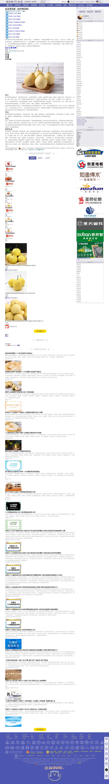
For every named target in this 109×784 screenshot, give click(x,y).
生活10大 (81, 5)
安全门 (16, 738)
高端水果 (79, 49)
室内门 (56, 738)
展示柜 (89, 734)
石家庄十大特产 (14, 16)
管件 (32, 734)
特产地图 (92, 755)
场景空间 (79, 269)
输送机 (89, 738)
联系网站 (80, 763)
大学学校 (75, 755)
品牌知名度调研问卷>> (43, 1)
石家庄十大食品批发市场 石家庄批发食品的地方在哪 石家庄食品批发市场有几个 (31, 587)
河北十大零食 (14, 28)
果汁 (7, 399)
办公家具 (41, 734)
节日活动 (79, 281)
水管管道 (78, 131)
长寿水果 (79, 102)
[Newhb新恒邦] (90, 176)
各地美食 (79, 68)
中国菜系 (79, 70)
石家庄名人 (7, 687)
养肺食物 (79, 53)
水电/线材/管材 (79, 142)
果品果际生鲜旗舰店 (12, 270)
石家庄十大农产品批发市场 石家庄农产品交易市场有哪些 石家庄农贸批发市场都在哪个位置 (35, 531)
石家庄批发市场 (8, 539)
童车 (15, 734)
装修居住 (79, 264)
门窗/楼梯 (78, 146)
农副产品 (79, 286)
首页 (10, 5)
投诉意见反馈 (32, 752)
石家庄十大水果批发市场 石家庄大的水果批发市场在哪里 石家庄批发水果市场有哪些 (33, 553)
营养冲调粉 (79, 83)
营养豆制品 (79, 81)
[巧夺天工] (90, 188)
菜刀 (64, 738)
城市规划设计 (15, 706)
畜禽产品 (80, 30)
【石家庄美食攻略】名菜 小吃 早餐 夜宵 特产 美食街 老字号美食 (26, 660)
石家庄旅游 (7, 637)
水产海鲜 (80, 28)
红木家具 (82, 736)
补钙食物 (79, 61)
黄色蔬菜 (79, 89)
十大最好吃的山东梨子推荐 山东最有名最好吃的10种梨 (23, 433)
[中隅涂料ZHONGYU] (90, 153)
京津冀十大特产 (15, 13)
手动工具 (41, 736)
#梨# (18, 11)
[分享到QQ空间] (8, 47)
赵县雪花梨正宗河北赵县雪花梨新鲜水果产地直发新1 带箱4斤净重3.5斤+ (24, 321)
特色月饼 (79, 107)
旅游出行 (69, 755)
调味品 (89, 736)
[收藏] (13, 47)
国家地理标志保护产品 (11, 11)
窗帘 (48, 736)
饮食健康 (80, 38)
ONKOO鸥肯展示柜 (30, 755)
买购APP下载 (58, 752)
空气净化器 (49, 738)
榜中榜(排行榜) (39, 755)
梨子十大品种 (81, 119)
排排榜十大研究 (53, 751)
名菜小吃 (80, 25)
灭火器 (7, 734)
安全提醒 (79, 299)
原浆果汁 (79, 98)
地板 (56, 736)
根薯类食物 (79, 85)
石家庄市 (15, 51)
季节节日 (79, 279)
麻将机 (32, 736)
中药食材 (79, 74)
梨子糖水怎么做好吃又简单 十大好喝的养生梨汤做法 (22, 471)
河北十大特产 (14, 37)
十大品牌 (50, 5)
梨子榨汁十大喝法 (82, 120)
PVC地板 (65, 736)
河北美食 (16, 667)
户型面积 (79, 268)
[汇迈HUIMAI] (90, 200)
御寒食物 (79, 111)
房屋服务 (79, 266)
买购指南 (79, 296)
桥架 (77, 144)
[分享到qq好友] (11, 47)
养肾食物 (79, 113)
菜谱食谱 (79, 284)
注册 (86, 1)
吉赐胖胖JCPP (21, 755)
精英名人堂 (72, 5)
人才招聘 (64, 752)
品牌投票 (26, 5)
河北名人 (16, 687)
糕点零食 (80, 34)
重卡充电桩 (74, 738)
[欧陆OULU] (90, 236)
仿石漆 (7, 736)
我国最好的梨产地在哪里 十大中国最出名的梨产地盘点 (23, 372)
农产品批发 (7, 616)
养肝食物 (79, 44)
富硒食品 (79, 72)
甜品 (7, 478)
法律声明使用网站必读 (59, 764)
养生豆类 (79, 77)
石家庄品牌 (7, 714)
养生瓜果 (79, 79)
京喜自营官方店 (13, 326)
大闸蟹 (78, 109)
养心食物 (79, 55)
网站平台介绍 (70, 752)
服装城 (6, 584)
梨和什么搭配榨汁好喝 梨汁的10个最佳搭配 (19, 392)
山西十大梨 (80, 123)
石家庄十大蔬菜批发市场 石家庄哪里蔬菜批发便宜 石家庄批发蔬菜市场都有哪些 (31, 609)
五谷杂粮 (79, 64)
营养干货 (79, 76)
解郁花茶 (79, 46)
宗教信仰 (79, 292)
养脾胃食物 (79, 57)
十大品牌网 (47, 755)
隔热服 (78, 140)
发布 (89, 1)
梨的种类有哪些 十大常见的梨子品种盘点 (18, 353)
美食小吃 (8, 517)
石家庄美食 (7, 667)
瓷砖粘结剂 (41, 738)
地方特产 (80, 23)
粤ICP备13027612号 (49, 764)
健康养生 (79, 271)
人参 (78, 105)
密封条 (48, 734)
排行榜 (65, 751)
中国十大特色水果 (15, 25)
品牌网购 (34, 5)
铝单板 (78, 138)
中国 (12, 379)
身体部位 (79, 277)
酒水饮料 (80, 36)
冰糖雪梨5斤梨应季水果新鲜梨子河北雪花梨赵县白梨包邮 (20, 265)
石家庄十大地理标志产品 (17, 22)
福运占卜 (79, 290)
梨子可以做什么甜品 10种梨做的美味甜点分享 (20, 492)
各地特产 (79, 42)
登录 (82, 1)
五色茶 (78, 94)
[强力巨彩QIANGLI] (90, 212)
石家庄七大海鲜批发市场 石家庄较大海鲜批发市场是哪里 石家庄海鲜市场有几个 (31, 650)
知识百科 (79, 294)
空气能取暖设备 (80, 135)
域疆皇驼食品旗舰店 (12, 297)
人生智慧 (79, 297)
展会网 (58, 755)
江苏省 (32, 738)
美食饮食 (79, 288)
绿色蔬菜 (79, 48)
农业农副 (85, 8)
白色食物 (79, 92)
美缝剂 (81, 734)
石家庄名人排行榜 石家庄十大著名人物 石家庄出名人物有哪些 (25, 680)
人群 (78, 275)
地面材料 (78, 143)
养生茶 (78, 59)
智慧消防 (78, 139)
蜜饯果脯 (79, 96)
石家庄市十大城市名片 (17, 31)
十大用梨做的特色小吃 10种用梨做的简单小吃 (20, 512)
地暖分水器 (74, 736)
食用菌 (56, 734)
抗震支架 (78, 132)
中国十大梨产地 (14, 19)
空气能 (78, 136)
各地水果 (79, 66)
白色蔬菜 (79, 87)
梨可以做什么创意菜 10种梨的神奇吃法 (18, 451)
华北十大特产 (14, 34)
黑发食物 (79, 63)
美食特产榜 (80, 8)
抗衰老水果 (79, 104)
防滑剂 (24, 738)
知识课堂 (58, 5)
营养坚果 (79, 51)
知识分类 (78, 1)
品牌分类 (74, 1)
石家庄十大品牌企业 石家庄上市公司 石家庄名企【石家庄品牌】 (26, 709)
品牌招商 (18, 5)
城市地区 (90, 5)
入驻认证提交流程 (84, 751)
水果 (12, 358)
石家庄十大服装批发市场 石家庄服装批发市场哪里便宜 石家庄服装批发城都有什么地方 (33, 575)
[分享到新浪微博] (9, 47)
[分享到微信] (6, 47)
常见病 (78, 273)
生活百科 (79, 301)
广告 (78, 259)
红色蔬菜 (79, 91)
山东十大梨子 (81, 124)
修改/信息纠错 (40, 752)
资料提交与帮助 (98, 751)
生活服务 (18, 539)
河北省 (11, 51)
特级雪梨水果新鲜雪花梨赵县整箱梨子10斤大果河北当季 (20, 293)
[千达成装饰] (90, 165)
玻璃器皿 (25, 734)
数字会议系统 (26, 736)
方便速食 (80, 32)
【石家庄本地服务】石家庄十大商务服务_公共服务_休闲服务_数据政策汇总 (30, 701)
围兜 (73, 734)
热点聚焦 (42, 5)
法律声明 (51, 752)
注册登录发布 (76, 751)
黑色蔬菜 (79, 115)
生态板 (16, 736)
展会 (65, 5)
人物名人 (81, 755)
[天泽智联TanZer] (90, 224)
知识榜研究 (60, 751)
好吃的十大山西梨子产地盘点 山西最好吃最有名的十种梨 (24, 412)
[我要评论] (15, 47)
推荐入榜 (91, 751)
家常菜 (7, 458)
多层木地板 (79, 134)
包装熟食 (79, 100)
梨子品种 (7, 358)
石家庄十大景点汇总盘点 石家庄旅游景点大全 (20, 630)
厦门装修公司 (9, 738)
